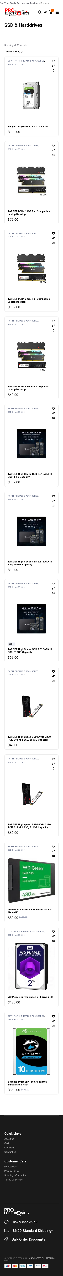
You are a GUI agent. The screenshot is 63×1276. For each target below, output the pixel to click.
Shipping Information (15, 1175)
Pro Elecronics (19, 1258)
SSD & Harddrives (17, 64)
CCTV (10, 61)
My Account (10, 1166)
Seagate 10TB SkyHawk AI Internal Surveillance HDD (27, 1083)
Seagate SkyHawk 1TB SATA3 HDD (28, 126)
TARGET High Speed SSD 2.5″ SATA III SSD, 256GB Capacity (30, 563)
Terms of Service (13, 1179)
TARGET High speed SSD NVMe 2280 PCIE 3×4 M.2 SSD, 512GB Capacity (29, 826)
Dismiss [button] (45, 3)
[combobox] (22, 52)
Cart (6, 1143)
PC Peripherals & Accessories (29, 61)
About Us (9, 1138)
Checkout (9, 1147)
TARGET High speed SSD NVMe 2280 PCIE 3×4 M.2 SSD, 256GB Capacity (29, 738)
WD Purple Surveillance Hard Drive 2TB (30, 997)
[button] (53, 61)
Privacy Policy (11, 1171)
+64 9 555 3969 (25, 1222)
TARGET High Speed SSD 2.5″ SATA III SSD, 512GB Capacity (30, 651)
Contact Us (10, 1152)
